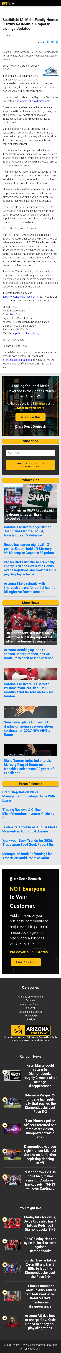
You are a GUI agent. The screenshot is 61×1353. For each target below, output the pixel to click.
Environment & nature (30, 1004)
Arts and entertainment (30, 996)
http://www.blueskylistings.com (33, 101)
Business (30, 1000)
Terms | (7, 1344)
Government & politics (30, 1011)
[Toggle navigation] (52, 3)
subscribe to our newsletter (30, 465)
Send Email (15, 314)
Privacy (15, 1344)
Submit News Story (30, 417)
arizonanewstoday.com (44, 1344)
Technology (30, 1015)
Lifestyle (30, 1019)
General (30, 1008)
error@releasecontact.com (18, 359)
